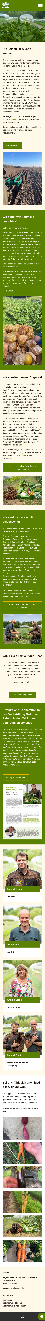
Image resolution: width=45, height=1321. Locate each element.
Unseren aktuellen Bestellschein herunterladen (22, 467)
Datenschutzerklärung (12, 1303)
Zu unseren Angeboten (22, 695)
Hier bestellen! (12, 145)
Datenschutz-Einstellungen (14, 1306)
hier (20, 445)
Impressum (7, 1300)
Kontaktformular (9, 119)
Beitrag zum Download (16, 777)
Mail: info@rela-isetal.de (13, 1288)
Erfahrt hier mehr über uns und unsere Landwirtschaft (22, 606)
